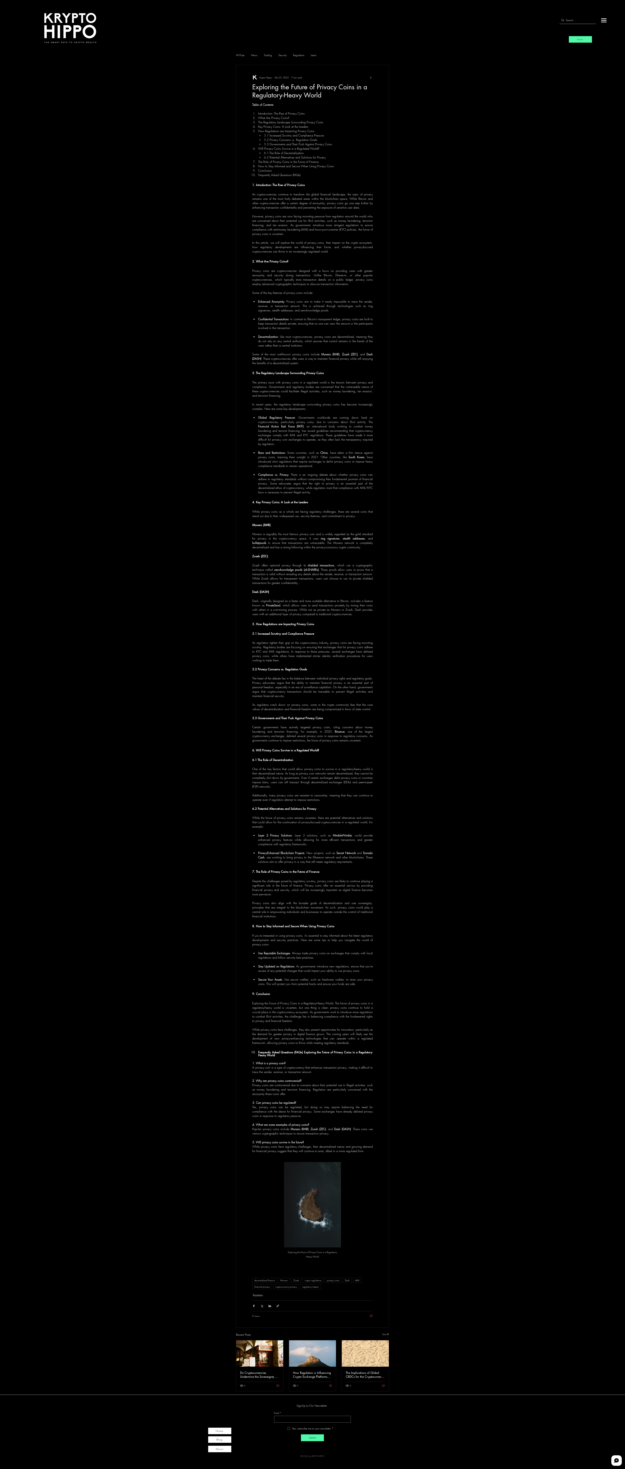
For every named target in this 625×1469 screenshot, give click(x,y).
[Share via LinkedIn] (269, 1305)
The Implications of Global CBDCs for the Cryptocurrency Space (365, 1375)
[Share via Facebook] (253, 1305)
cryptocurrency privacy (286, 1286)
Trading (268, 55)
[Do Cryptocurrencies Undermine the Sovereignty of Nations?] (259, 1353)
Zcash (296, 1280)
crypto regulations (313, 1280)
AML (357, 1280)
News (254, 55)
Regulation (298, 55)
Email (277, 1412)
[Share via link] (277, 1305)
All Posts (240, 55)
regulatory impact (310, 1286)
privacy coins (333, 1280)
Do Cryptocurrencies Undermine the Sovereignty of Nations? (259, 1375)
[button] (604, 20)
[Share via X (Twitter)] (261, 1305)
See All (385, 1334)
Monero (284, 1280)
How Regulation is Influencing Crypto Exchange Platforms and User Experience (312, 1375)
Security (282, 55)
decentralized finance (264, 1280)
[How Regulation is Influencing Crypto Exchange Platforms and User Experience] (312, 1353)
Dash (347, 1280)
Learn (313, 55)
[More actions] (371, 77)
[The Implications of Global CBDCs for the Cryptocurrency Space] (365, 1353)
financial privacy (262, 1286)
